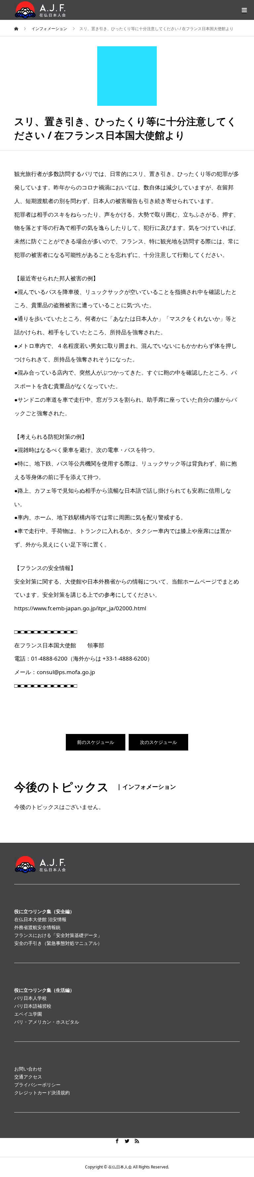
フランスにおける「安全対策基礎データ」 (58, 935)
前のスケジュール (95, 742)
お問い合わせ (28, 1069)
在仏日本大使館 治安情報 (40, 919)
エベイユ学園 (28, 1014)
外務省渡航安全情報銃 (37, 927)
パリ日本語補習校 (32, 1006)
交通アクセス (28, 1077)
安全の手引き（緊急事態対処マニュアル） (58, 943)
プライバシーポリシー (37, 1084)
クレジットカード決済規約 (42, 1092)
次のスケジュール (158, 742)
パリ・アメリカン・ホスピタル (46, 1022)
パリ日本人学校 (30, 998)
